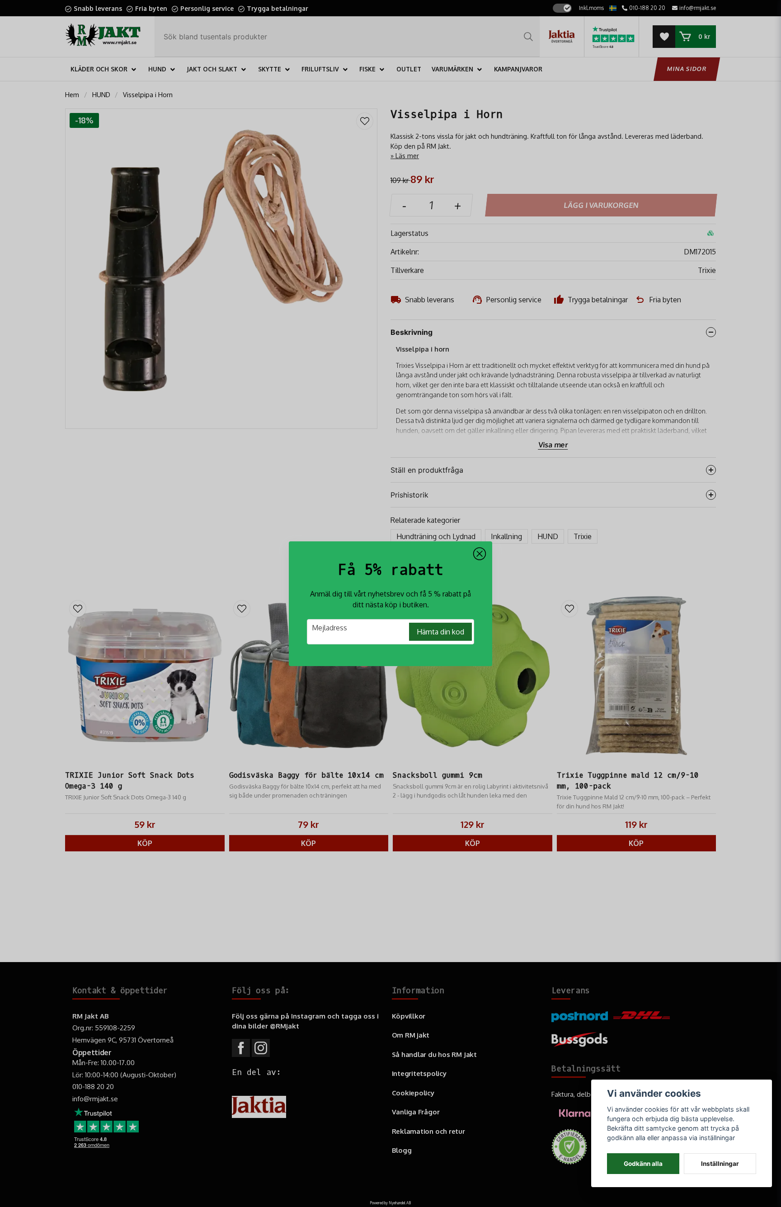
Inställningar (720, 1163)
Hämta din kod (440, 631)
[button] (479, 554)
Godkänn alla (643, 1163)
